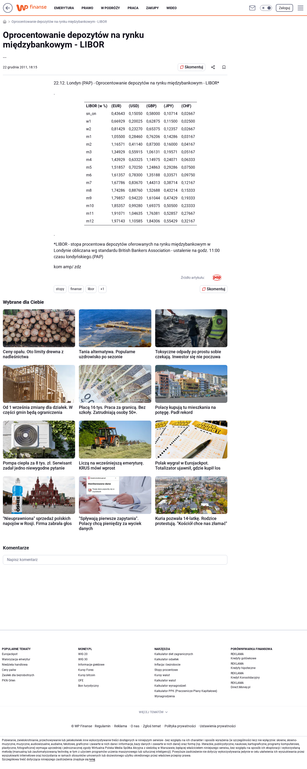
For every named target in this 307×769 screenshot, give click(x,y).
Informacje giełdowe (91, 664)
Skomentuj (194, 67)
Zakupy (152, 8)
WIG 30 (83, 659)
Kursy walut (162, 675)
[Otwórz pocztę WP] (252, 8)
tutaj (92, 759)
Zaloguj (284, 8)
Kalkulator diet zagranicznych (173, 654)
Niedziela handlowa (15, 664)
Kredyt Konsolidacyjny (245, 677)
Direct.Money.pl (240, 687)
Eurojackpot (10, 654)
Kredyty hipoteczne (243, 668)
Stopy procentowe (166, 670)
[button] (266, 8)
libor (91, 289)
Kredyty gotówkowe (243, 658)
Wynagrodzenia (164, 696)
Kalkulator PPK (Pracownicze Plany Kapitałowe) (185, 691)
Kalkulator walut (165, 680)
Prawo (87, 8)
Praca (133, 8)
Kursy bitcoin (86, 675)
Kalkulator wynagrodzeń (170, 685)
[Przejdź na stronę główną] (8, 11)
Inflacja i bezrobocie (167, 664)
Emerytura (64, 8)
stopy (60, 289)
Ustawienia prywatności (217, 726)
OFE (80, 680)
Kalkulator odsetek (166, 659)
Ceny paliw (9, 670)
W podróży (110, 8)
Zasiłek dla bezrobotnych (18, 675)
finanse (76, 289)
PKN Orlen (8, 680)
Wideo (171, 8)
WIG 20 (83, 654)
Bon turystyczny (88, 685)
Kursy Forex (86, 670)
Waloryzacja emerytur (16, 659)
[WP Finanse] (35, 8)
